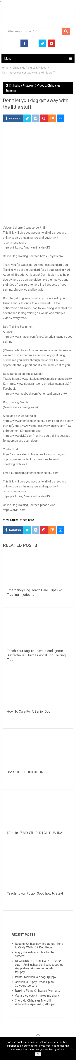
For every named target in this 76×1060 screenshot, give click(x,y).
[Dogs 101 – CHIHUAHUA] (38, 750)
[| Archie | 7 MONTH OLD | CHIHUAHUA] (38, 811)
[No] (71, 1049)
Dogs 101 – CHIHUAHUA (25, 772)
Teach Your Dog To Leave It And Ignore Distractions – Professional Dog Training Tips (36, 655)
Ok (38, 1054)
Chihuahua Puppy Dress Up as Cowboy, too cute (34, 983)
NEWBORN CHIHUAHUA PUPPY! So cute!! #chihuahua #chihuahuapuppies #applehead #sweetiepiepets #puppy (39, 966)
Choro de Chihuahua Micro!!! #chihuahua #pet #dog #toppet (35, 1002)
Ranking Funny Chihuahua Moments (37, 990)
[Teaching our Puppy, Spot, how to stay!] (38, 872)
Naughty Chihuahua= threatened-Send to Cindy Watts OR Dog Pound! (39, 945)
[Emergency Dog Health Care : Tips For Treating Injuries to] (38, 568)
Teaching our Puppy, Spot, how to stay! (35, 893)
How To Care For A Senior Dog (28, 711)
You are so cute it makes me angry (37, 995)
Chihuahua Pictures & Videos (27, 85)
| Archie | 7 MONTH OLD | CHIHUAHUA (34, 833)
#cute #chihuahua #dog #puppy (35, 977)
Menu (7, 58)
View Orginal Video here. (18, 520)
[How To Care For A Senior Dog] (38, 690)
